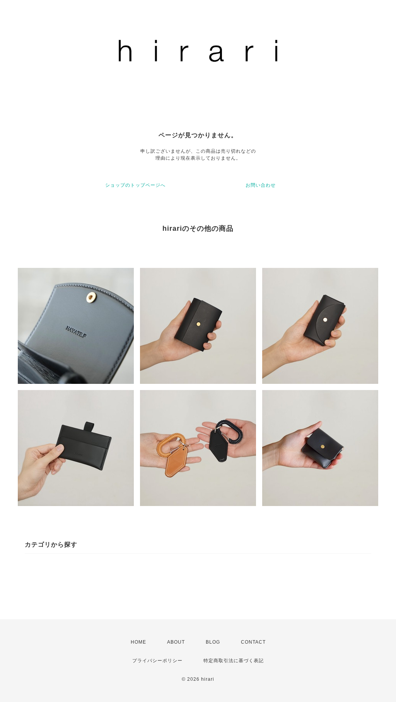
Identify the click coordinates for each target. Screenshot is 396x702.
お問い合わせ (261, 185)
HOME (138, 642)
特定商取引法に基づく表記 (233, 660)
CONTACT (253, 642)
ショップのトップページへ (135, 185)
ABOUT (176, 642)
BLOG (213, 642)
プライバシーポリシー (157, 660)
